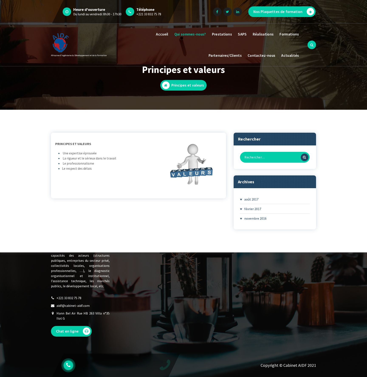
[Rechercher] (304, 157)
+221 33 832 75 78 (148, 14)
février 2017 (252, 209)
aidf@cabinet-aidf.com (73, 305)
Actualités (290, 55)
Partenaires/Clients (225, 55)
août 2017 (251, 199)
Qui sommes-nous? (190, 34)
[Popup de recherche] (312, 45)
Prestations (222, 34)
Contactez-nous (261, 55)
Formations (289, 34)
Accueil (162, 34)
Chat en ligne (67, 331)
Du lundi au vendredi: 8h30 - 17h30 (97, 14)
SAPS (242, 34)
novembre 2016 (255, 218)
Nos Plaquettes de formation (277, 11)
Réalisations (263, 34)
